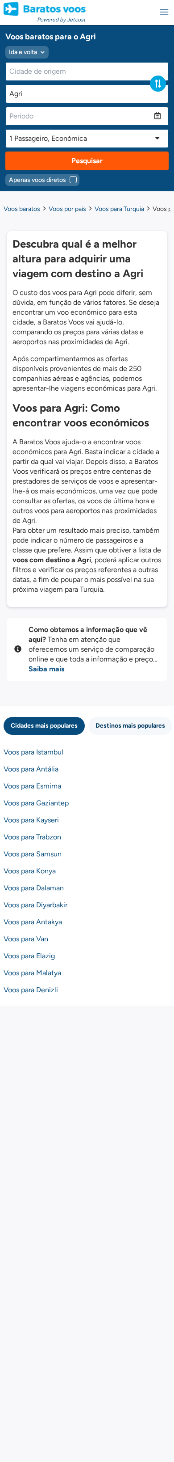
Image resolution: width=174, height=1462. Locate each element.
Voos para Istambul (33, 752)
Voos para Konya (30, 871)
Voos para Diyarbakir (35, 905)
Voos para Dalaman (34, 888)
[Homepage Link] (45, 9)
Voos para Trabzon (32, 837)
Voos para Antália (31, 769)
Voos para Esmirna (32, 786)
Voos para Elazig (29, 956)
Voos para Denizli (31, 990)
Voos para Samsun (33, 854)
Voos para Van (26, 939)
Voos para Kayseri (31, 820)
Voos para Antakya (33, 922)
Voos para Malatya (32, 973)
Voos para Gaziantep (36, 803)
